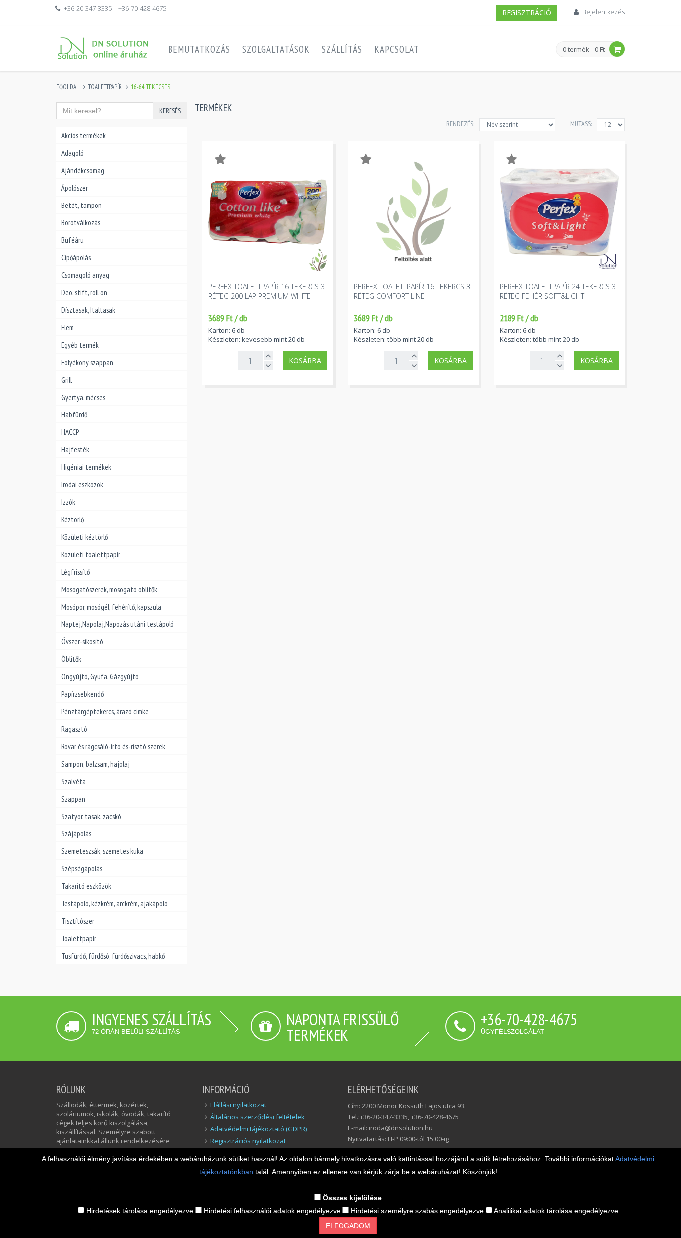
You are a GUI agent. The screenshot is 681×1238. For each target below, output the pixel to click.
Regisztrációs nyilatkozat (248, 1140)
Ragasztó (74, 729)
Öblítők (71, 659)
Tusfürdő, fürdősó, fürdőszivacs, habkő (113, 956)
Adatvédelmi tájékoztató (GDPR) (258, 1128)
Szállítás (342, 49)
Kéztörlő (72, 519)
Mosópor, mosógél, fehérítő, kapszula (111, 607)
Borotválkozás (80, 222)
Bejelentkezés (603, 11)
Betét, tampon (81, 205)
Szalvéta (73, 781)
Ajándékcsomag (82, 170)
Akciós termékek (83, 135)
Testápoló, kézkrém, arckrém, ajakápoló (114, 903)
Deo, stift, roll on (84, 292)
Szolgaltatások (276, 49)
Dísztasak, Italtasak (88, 310)
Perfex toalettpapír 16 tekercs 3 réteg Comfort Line (412, 291)
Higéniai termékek (86, 467)
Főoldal (67, 87)
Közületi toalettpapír (90, 554)
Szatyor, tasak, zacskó (91, 816)
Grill (66, 380)
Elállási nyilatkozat (238, 1104)
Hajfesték (75, 449)
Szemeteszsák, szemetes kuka (102, 851)
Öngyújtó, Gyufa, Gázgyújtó (100, 676)
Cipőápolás (76, 257)
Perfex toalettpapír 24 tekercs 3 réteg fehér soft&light (558, 291)
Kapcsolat (396, 49)
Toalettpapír (105, 87)
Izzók (68, 502)
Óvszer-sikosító (82, 641)
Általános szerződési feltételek (257, 1116)
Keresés (170, 110)
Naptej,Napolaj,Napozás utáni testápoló (117, 624)
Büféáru (72, 240)
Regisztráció (526, 12)
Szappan (73, 799)
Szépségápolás (81, 868)
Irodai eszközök (82, 484)
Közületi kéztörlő (84, 537)
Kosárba (305, 360)
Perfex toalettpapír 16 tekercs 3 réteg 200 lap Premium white (266, 291)
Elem (67, 327)
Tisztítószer (77, 921)
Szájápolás (76, 833)
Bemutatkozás (199, 49)
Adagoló (72, 153)
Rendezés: (460, 123)
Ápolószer (74, 188)
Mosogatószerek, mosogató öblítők (109, 589)
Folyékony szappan (87, 362)
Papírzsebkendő (82, 694)
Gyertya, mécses (83, 397)
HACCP (70, 432)
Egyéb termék (80, 345)
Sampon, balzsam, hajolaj (95, 764)
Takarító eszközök (86, 886)
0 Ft (600, 49)
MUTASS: (581, 123)
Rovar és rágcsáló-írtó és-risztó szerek (113, 746)
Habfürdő (74, 414)
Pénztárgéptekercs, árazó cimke (105, 711)
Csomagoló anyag (85, 275)
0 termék (576, 50)
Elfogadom (348, 1226)
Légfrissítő (75, 572)
